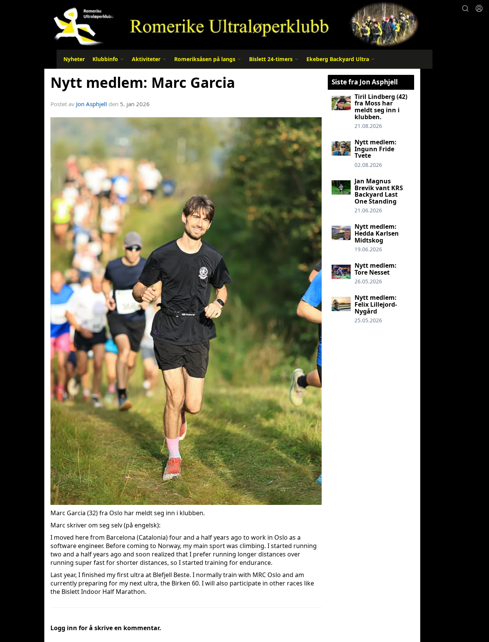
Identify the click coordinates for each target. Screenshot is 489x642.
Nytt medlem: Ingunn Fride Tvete (376, 149)
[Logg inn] (479, 8)
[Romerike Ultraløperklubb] (232, 24)
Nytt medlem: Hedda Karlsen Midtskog (377, 233)
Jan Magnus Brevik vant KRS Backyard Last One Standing (379, 191)
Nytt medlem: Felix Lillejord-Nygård (376, 304)
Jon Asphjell (91, 104)
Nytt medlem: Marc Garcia (142, 82)
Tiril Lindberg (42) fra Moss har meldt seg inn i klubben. (381, 106)
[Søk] (465, 8)
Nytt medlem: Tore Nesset (376, 269)
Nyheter (74, 59)
